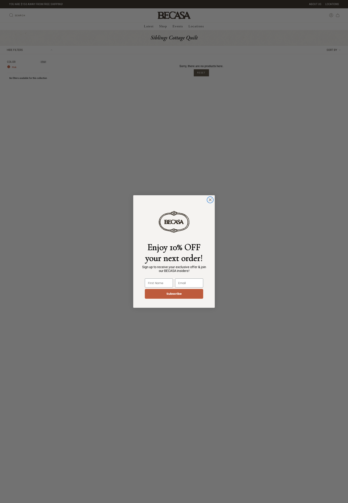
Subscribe (174, 294)
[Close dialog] (210, 200)
